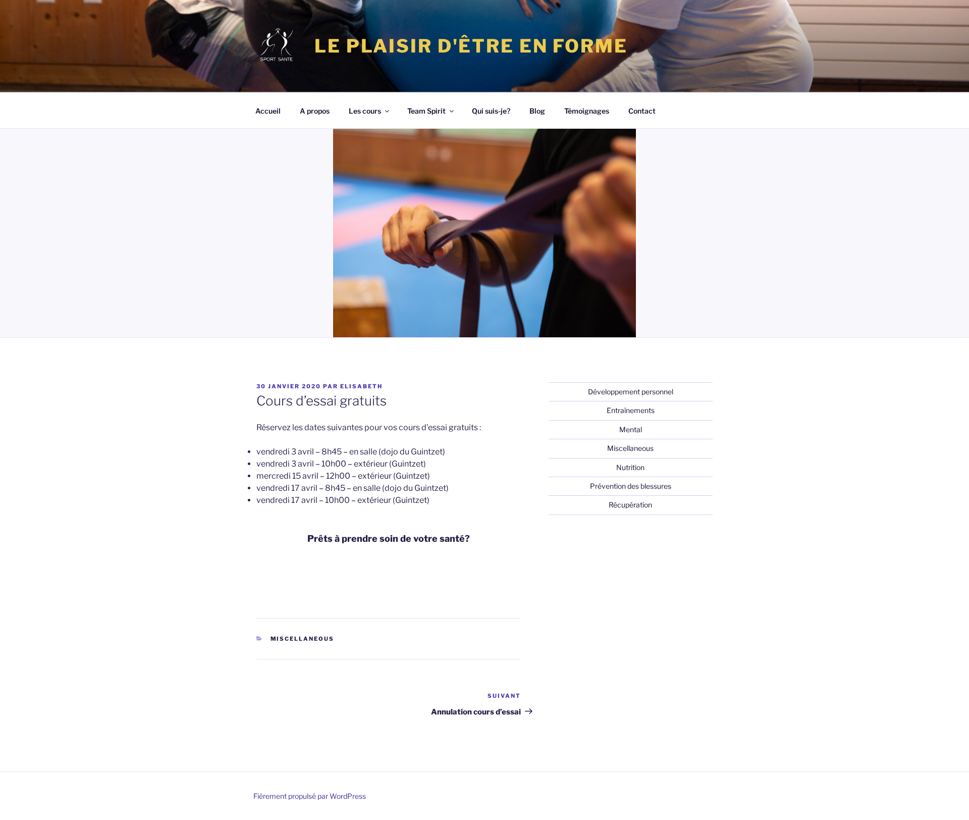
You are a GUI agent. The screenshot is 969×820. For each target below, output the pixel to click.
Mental (630, 429)
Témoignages (586, 111)
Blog (537, 111)
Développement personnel (630, 391)
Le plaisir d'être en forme (471, 46)
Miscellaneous (303, 638)
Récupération (630, 504)
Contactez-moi (296, 578)
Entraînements (631, 410)
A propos (315, 111)
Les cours (365, 111)
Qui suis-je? (491, 111)
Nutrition (630, 467)
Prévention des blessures (630, 486)
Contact (642, 111)
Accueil (268, 111)
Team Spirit (426, 111)
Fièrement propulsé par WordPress (309, 796)
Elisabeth (361, 386)
